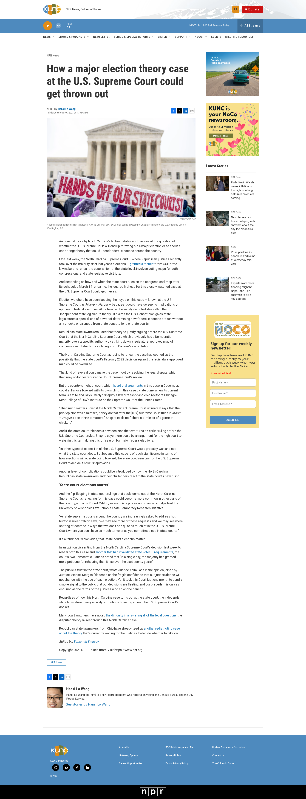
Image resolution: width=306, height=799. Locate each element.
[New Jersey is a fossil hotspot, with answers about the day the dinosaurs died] (217, 218)
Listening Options (128, 755)
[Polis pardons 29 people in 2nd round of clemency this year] (217, 253)
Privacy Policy (173, 755)
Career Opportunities (130, 763)
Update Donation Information (228, 747)
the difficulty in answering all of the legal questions (141, 615)
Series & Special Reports (132, 36)
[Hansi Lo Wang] (55, 697)
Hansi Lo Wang (67, 109)
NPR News (53, 55)
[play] (47, 26)
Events (216, 36)
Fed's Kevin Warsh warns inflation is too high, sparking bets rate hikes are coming (242, 190)
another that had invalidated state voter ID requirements (134, 552)
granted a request (142, 264)
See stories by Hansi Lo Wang (88, 704)
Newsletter (101, 36)
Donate (253, 9)
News (233, 247)
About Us (124, 747)
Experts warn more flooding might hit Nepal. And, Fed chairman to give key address (242, 291)
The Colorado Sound (223, 763)
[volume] (58, 26)
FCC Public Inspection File (180, 747)
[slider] (63, 25)
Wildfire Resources (239, 36)
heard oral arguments (128, 385)
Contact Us (218, 755)
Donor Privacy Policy (177, 763)
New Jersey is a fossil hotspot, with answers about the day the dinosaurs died (243, 225)
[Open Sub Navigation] (53, 36)
